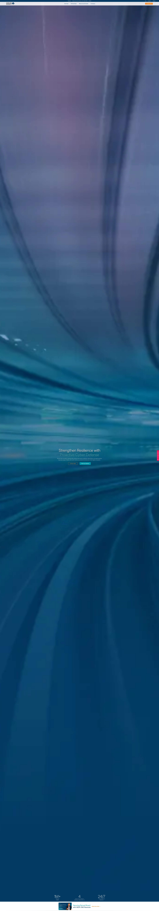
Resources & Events (83, 3)
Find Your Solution (85, 463)
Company (93, 3)
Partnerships (74, 3)
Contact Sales (73, 463)
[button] (154, 1)
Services (66, 3)
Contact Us (149, 3)
